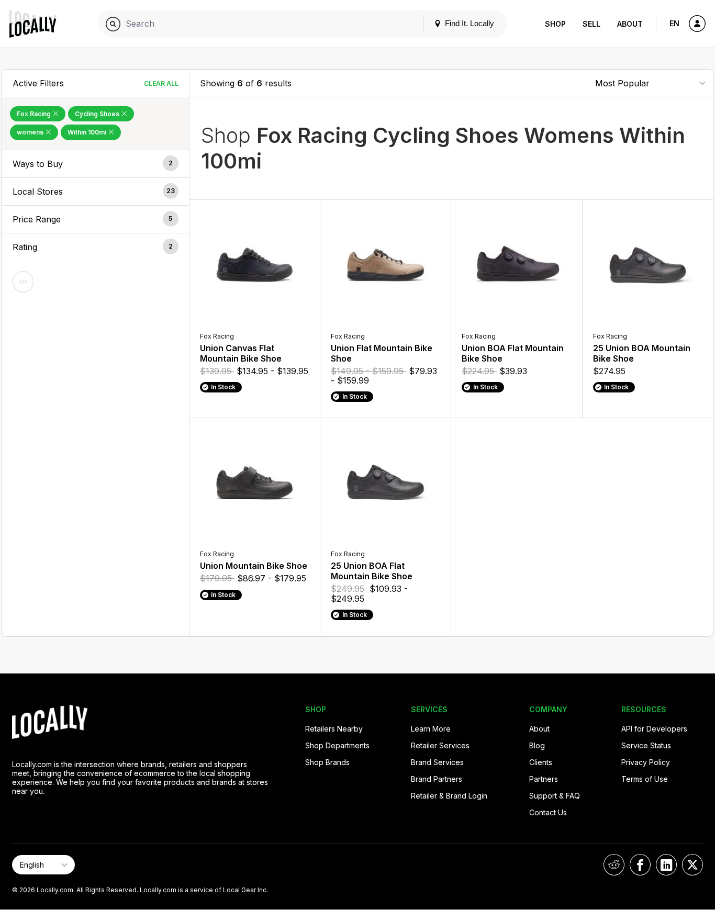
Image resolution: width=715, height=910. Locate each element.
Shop (555, 23)
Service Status (646, 745)
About (630, 23)
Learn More (431, 728)
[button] (95, 163)
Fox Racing (34, 114)
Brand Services (437, 762)
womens (31, 132)
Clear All (161, 83)
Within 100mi (88, 132)
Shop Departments (337, 745)
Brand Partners (436, 778)
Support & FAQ (554, 795)
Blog (537, 745)
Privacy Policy (645, 762)
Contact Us (548, 812)
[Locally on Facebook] (640, 864)
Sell (591, 23)
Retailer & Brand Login (449, 795)
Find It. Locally (468, 23)
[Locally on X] (692, 864)
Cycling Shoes (98, 114)
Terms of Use (644, 778)
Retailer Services (440, 745)
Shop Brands (327, 762)
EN (674, 23)
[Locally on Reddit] (614, 864)
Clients (540, 762)
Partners (543, 778)
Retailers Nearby (334, 728)
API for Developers (654, 728)
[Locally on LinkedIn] (666, 864)
